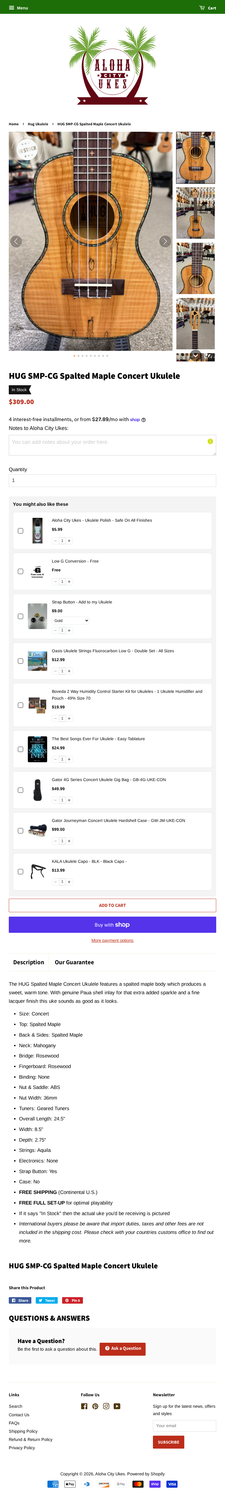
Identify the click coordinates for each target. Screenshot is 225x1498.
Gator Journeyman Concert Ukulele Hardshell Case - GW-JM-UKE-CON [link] (118, 820)
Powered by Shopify (146, 1474)
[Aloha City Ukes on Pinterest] (95, 1407)
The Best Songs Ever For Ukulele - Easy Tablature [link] (98, 738)
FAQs (14, 1423)
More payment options (112, 940)
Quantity (18, 469)
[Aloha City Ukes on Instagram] (106, 1407)
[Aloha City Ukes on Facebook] (84, 1407)
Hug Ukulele (38, 123)
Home (14, 123)
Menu (22, 8)
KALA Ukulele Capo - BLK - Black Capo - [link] (89, 861)
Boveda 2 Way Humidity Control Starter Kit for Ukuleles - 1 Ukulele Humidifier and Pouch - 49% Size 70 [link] (127, 694)
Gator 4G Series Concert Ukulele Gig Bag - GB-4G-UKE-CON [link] (109, 779)
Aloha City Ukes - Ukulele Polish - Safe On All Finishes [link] (102, 520)
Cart (211, 8)
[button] (195, 158)
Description (28, 962)
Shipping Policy (23, 1431)
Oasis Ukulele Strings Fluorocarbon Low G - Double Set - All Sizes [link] (113, 650)
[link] (37, 530)
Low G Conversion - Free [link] (75, 561)
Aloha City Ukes (110, 1474)
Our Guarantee (74, 962)
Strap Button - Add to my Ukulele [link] (82, 602)
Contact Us (19, 1414)
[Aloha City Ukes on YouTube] (117, 1407)
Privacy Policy (22, 1447)
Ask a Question (125, 1348)
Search (15, 1406)
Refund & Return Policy (30, 1439)
